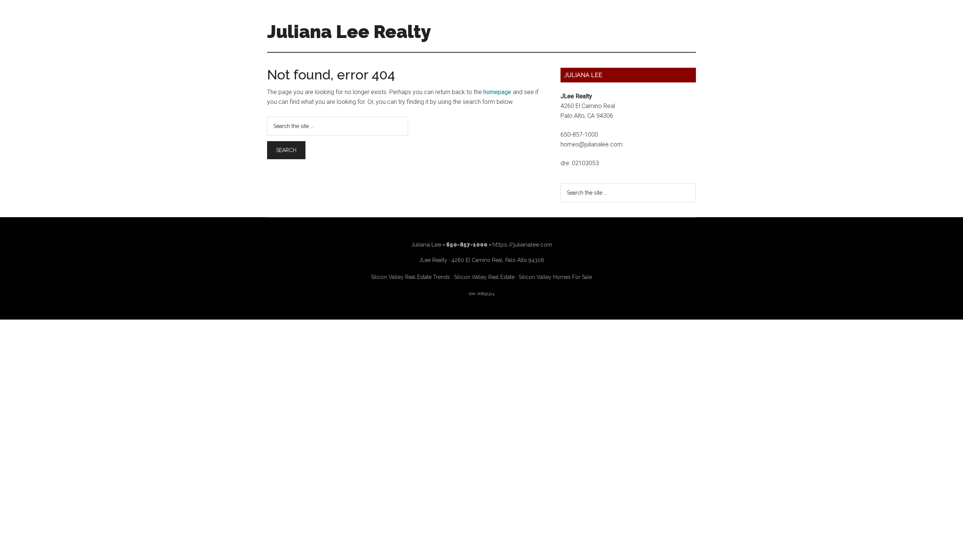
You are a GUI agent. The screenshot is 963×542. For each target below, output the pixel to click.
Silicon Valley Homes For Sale (555, 277)
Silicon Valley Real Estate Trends (410, 277)
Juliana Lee (426, 244)
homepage (497, 92)
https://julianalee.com (522, 244)
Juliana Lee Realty (349, 31)
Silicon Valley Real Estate (484, 277)
